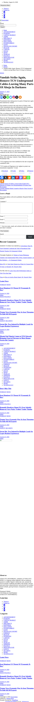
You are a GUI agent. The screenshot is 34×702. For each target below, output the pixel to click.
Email (2, 219)
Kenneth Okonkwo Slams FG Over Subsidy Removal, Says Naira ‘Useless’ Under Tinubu (16, 301)
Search (2, 23)
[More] (20, 97)
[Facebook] (1, 97)
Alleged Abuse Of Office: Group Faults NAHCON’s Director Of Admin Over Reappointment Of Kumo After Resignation (15, 185)
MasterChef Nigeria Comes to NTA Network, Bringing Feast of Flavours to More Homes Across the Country (16, 338)
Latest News (4, 281)
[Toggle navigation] (0, 22)
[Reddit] (9, 177)
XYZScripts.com (25, 701)
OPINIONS (6, 375)
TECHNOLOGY (8, 62)
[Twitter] (10, 97)
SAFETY (2, 321)
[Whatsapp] (7, 97)
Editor (1, 93)
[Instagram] (13, 97)
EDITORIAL (7, 40)
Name (2, 216)
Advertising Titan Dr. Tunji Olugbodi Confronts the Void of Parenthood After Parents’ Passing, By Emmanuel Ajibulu (16, 248)
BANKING (6, 33)
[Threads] (16, 97)
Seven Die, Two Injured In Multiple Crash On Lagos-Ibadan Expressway (16, 325)
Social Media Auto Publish (10, 701)
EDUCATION (7, 41)
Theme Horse (10, 698)
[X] (4, 97)
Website (2, 223)
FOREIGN (3, 284)
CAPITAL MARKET (9, 35)
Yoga (1, 277)
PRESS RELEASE (8, 57)
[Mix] (24, 177)
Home (5, 30)
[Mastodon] (21, 177)
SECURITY (6, 59)
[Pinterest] (17, 177)
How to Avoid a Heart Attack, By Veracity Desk (18, 277)
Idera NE (2, 264)
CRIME (5, 36)
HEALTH (6, 48)
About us (6, 8)
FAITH (5, 44)
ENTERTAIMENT (8, 43)
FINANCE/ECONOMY (10, 46)
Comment (3, 201)
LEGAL (5, 51)
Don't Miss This (5, 388)
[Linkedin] (13, 177)
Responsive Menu (5, 5)
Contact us (6, 10)
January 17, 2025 (5, 91)
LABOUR (6, 49)
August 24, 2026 (4, 293)
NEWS (5, 52)
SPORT (5, 60)
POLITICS (6, 56)
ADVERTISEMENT (9, 32)
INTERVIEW (7, 367)
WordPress (15, 700)
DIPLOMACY (7, 38)
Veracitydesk (14, 697)
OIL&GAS (6, 54)
